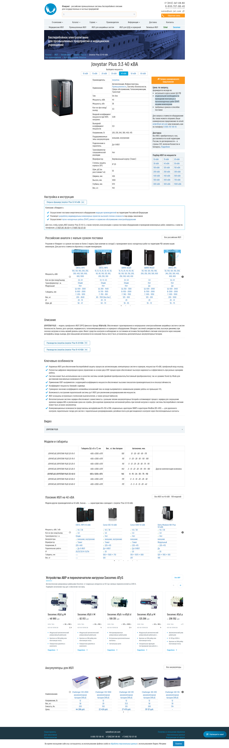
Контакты (170, 22)
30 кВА (114, 73)
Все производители (53, 57)
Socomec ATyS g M (57, 614)
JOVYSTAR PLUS (52, 429)
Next (182, 277)
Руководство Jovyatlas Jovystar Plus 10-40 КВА (65, 349)
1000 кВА (177, 184)
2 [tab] (131, 712)
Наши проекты (50, 731)
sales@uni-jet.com (171, 11)
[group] (114, 623)
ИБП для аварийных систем (103, 27)
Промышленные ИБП (77, 27)
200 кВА (157, 171)
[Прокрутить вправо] (180, 585)
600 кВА (167, 179)
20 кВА (104, 73)
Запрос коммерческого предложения (169, 80)
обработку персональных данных (123, 743)
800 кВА (157, 184)
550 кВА (157, 179)
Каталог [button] (75, 22)
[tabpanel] (80, 277)
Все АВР (177, 577)
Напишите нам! (217, 734)
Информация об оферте (175, 737)
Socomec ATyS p (175, 614)
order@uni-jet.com (160, 124)
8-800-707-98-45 (175, 6)
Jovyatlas (115, 80)
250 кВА (167, 171)
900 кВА (167, 184)
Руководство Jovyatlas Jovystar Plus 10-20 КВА (65, 343)
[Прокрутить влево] (173, 585)
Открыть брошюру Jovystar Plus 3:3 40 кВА (63, 202)
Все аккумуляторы (173, 667)
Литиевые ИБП (152, 27)
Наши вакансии (50, 737)
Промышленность (119, 86)
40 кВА (166, 163)
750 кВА (177, 179)
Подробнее (165, 146)
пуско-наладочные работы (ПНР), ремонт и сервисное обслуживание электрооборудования (99, 219)
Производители (112, 22)
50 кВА (133, 73)
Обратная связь (174, 15)
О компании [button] (57, 22)
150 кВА (177, 167)
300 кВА (177, 171)
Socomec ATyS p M (146, 614)
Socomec (176, 27)
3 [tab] (133, 306)
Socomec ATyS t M (86, 614)
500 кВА (177, 175)
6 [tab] (140, 560)
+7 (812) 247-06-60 (174, 2)
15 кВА (94, 73)
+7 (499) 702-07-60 (129, 736)
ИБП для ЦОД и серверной (130, 27)
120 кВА (167, 167)
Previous (70, 277)
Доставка (153, 22)
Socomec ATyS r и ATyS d (119, 614)
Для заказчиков (50, 734)
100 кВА (156, 167)
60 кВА (143, 73)
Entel (166, 27)
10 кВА (85, 73)
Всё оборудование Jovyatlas (75, 57)
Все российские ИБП (172, 237)
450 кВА (167, 175)
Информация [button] (133, 22)
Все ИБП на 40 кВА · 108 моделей (167, 496)
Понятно (178, 743)
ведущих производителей (106, 212)
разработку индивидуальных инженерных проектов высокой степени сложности (91, 216)
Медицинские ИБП (56, 27)
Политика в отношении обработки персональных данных (171, 733)
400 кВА (157, 175)
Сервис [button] (93, 22)
